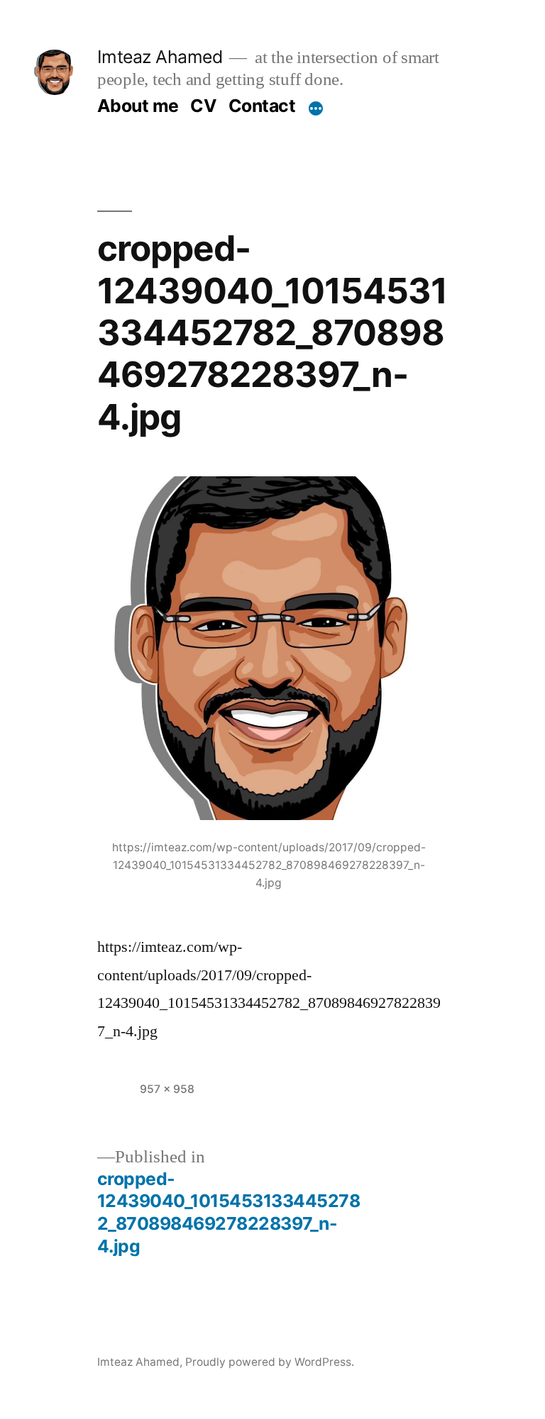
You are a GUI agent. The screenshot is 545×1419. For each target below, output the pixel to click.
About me (138, 105)
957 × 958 (167, 1089)
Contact (262, 105)
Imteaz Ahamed (160, 56)
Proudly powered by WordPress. (269, 1362)
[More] (315, 108)
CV (203, 105)
